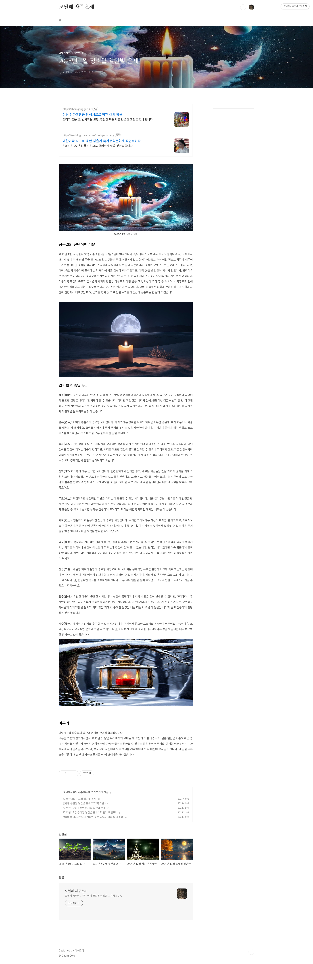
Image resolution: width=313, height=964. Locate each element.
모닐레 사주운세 (76, 7)
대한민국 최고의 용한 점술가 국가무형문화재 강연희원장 (101, 140)
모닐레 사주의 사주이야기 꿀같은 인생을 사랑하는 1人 (93, 895)
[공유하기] (70, 773)
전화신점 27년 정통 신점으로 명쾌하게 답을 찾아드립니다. (97, 145)
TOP (251, 952)
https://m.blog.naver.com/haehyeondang (88, 135)
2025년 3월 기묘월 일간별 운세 (79, 798)
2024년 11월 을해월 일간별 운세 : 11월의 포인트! (89, 812)
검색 (243, 7)
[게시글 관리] (74, 773)
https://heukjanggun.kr (76, 109)
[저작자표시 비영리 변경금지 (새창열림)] (99, 773)
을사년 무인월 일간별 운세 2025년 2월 (83, 803)
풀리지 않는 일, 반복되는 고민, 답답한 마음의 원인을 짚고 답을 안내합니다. (107, 119)
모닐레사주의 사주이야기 (76, 792)
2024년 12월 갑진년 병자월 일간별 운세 (83, 808)
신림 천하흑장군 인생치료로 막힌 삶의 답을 (92, 114)
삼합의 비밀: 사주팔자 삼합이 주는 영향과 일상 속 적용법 (92, 817)
